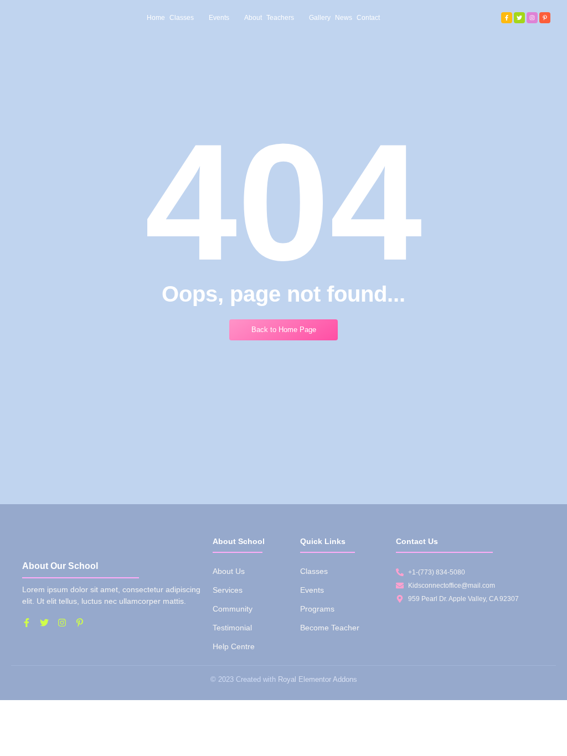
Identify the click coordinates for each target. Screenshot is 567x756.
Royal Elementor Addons (317, 679)
